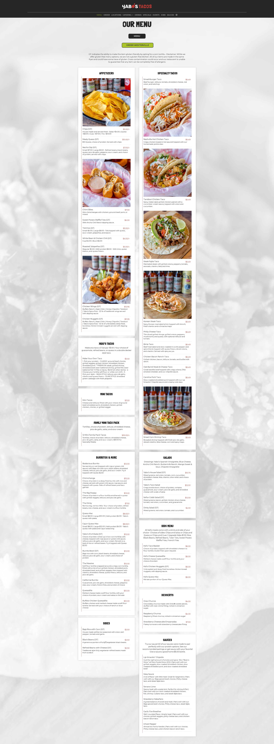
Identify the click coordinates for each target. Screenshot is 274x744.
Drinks (138, 15)
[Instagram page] (176, 15)
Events (156, 15)
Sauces (170, 15)
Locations (116, 15)
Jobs (163, 15)
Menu (99, 15)
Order (107, 15)
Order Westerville (137, 45)
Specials (147, 15)
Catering (127, 15)
